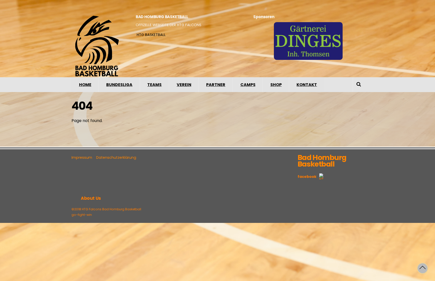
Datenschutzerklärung (116, 157)
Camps (248, 85)
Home (85, 85)
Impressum (81, 157)
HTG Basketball (151, 34)
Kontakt (307, 85)
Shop (276, 85)
